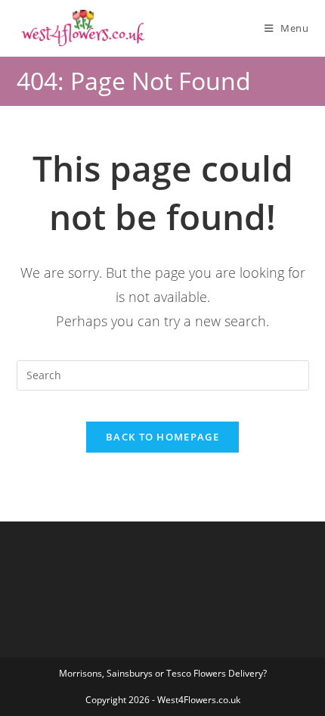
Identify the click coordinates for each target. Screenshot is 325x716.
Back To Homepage (162, 437)
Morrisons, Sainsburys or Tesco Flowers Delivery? (163, 673)
